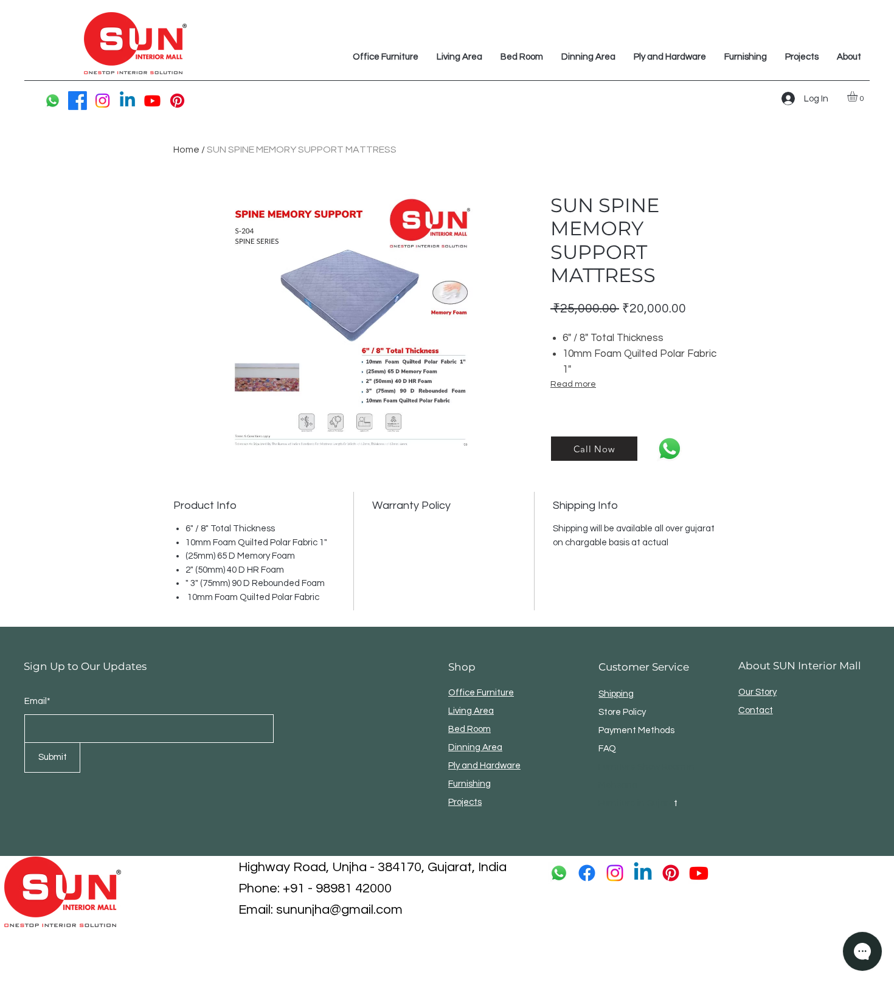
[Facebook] (77, 100)
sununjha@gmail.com (339, 910)
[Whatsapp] (52, 100)
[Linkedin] (127, 100)
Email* (37, 701)
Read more (573, 384)
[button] (858, 96)
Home (186, 149)
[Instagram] (102, 100)
